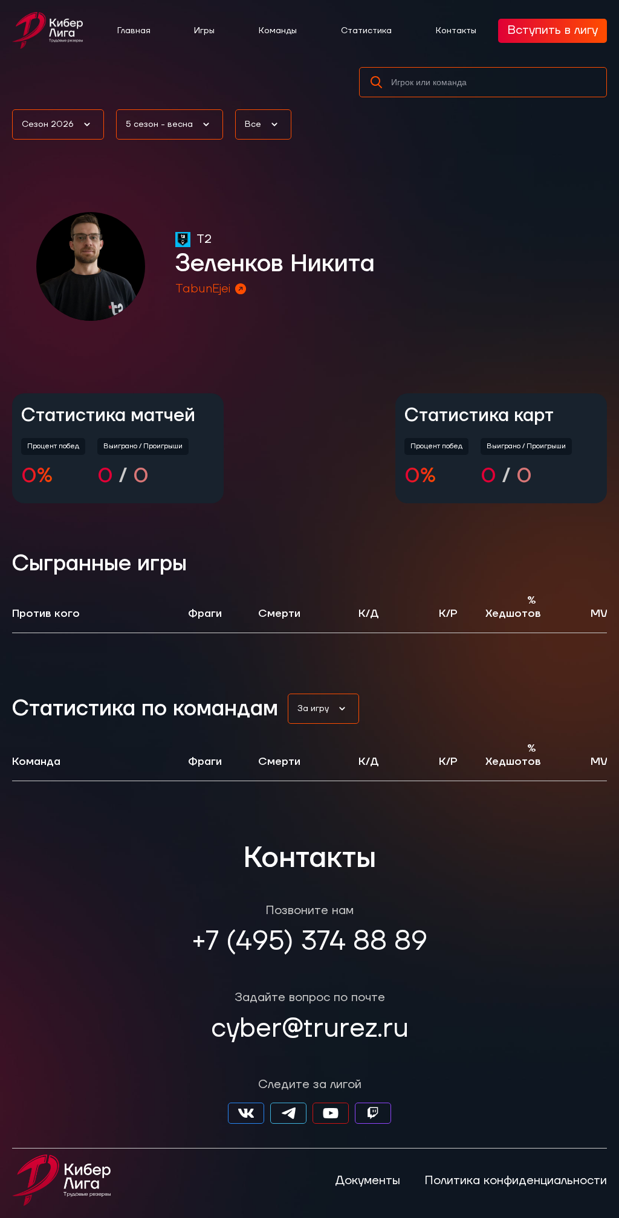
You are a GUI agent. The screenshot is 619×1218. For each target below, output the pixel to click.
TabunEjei (202, 289)
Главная (134, 30)
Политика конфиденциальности (515, 1180)
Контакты (456, 30)
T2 (204, 239)
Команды (278, 30)
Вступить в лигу (552, 30)
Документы (367, 1180)
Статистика (366, 30)
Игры (204, 30)
